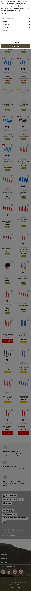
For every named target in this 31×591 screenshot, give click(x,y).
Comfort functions (7, 24)
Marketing (5, 27)
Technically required (8, 18)
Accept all (15, 46)
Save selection (15, 42)
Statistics (5, 21)
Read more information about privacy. (11, 10)
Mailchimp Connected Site (9, 33)
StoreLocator (6, 30)
